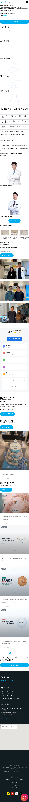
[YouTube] (12, 793)
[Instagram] (16, 793)
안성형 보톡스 (14, 785)
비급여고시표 (14, 782)
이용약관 (8, 779)
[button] (1, 234)
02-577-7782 (7, 680)
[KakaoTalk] (8, 793)
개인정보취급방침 (14, 777)
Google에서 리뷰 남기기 (14, 338)
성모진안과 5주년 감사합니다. (8, 474)
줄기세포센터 (14, 788)
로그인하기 (14, 386)
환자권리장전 (20, 779)
